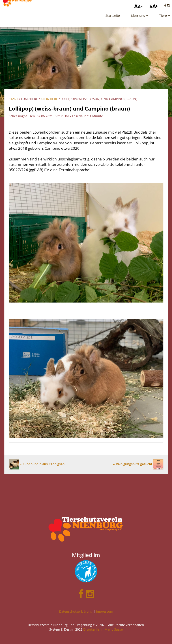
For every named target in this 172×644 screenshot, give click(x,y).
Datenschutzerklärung (75, 611)
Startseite (112, 15)
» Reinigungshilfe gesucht (133, 464)
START (13, 99)
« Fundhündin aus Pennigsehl (42, 464)
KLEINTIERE (49, 99)
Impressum (104, 611)
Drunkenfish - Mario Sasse (103, 629)
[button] (139, 15)
